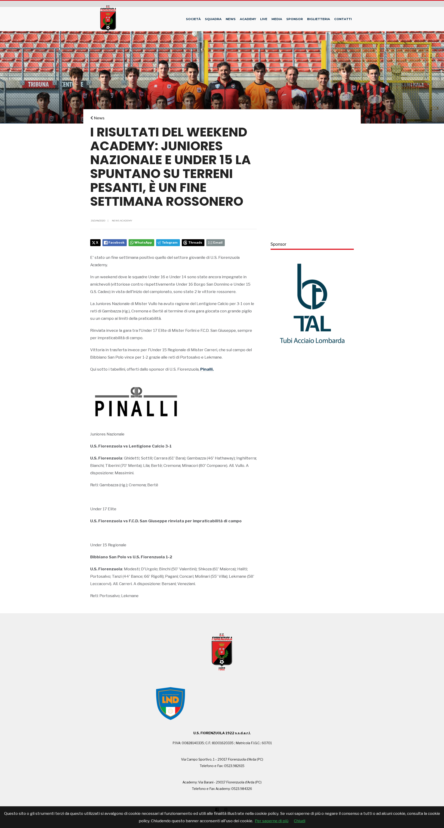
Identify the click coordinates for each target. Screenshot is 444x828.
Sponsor (294, 19)
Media (276, 19)
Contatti (343, 19)
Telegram (170, 242)
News (231, 19)
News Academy (122, 220)
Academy (248, 19)
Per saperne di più (271, 821)
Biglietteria (318, 19)
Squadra (213, 19)
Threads (195, 242)
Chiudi (299, 821)
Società (193, 19)
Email (217, 242)
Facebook (116, 242)
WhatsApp (143, 242)
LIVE (263, 19)
